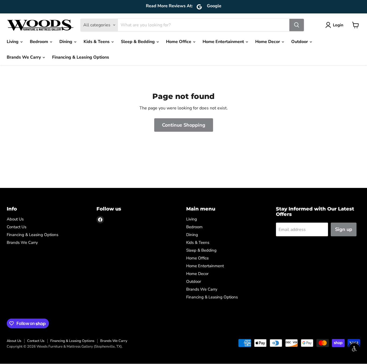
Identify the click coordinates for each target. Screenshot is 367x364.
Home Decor (268, 42)
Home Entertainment (224, 42)
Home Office (179, 42)
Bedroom (39, 42)
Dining (66, 42)
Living (13, 42)
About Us (15, 219)
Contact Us (16, 227)
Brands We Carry (24, 57)
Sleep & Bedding (138, 42)
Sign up (343, 229)
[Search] (296, 25)
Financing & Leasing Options (80, 57)
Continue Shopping (183, 125)
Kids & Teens (97, 42)
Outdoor (300, 42)
